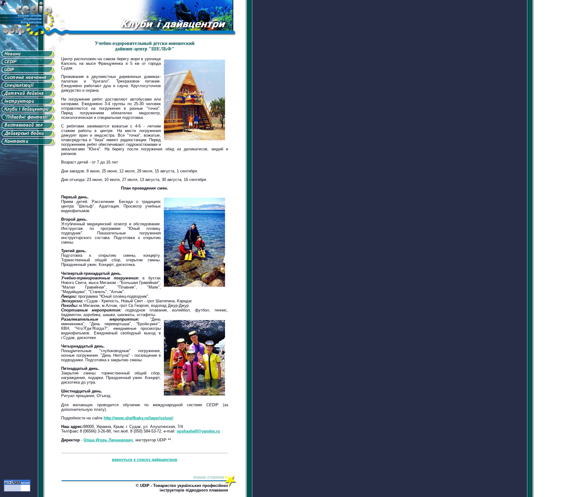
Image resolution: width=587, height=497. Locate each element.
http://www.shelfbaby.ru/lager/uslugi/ (138, 418)
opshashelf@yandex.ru (198, 431)
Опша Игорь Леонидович (108, 440)
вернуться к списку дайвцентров (144, 459)
